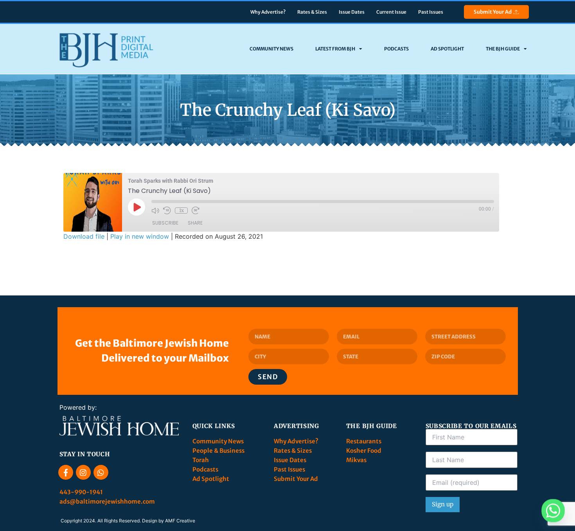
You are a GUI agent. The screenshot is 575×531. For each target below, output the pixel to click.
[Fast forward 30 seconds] (195, 210)
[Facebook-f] (65, 472)
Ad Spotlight (447, 49)
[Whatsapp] (100, 472)
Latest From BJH (335, 49)
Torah (200, 460)
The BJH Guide (503, 49)
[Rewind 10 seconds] (167, 210)
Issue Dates (352, 12)
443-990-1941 (81, 492)
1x (181, 210)
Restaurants (364, 441)
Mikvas (356, 460)
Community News (271, 49)
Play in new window (139, 236)
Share (195, 223)
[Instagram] (83, 472)
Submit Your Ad (493, 12)
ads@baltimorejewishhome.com (107, 501)
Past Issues (430, 12)
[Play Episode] (136, 207)
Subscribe (165, 223)
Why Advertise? (268, 12)
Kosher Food (363, 450)
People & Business (218, 450)
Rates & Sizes (312, 12)
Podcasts (396, 49)
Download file (83, 236)
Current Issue (391, 12)
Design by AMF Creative (168, 521)
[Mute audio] (155, 210)
